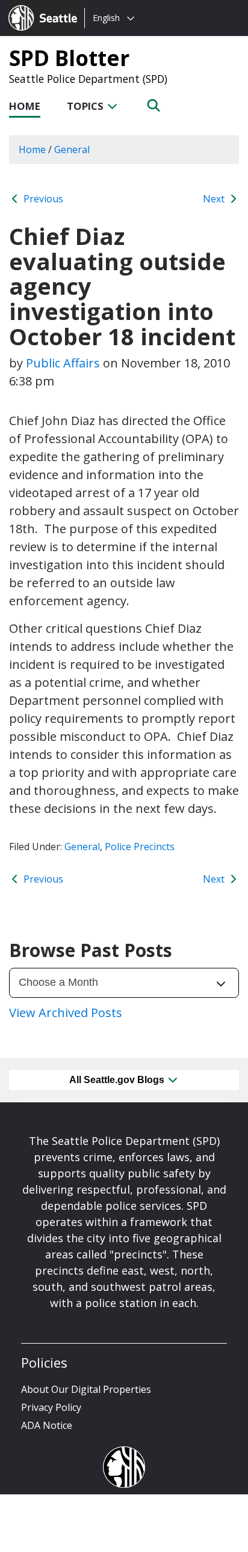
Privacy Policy (51, 1407)
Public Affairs (63, 363)
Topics (86, 106)
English (106, 17)
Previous (42, 198)
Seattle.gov (34, 6)
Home (24, 106)
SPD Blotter (69, 57)
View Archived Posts (65, 1012)
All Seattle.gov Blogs (118, 1080)
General (82, 846)
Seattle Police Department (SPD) (88, 78)
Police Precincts (140, 846)
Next (215, 198)
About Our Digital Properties (86, 1389)
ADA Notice (46, 1425)
